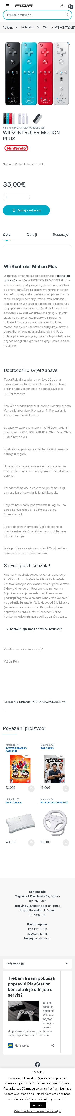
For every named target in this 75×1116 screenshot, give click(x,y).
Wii (45, 27)
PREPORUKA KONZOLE (27, 127)
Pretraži (66, 14)
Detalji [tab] (32, 235)
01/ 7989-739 (37, 915)
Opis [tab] (6, 235)
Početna (8, 27)
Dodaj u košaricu (29, 210)
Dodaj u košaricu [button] (29, 788)
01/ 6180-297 (37, 901)
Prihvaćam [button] (38, 1105)
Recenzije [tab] (60, 235)
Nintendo (27, 27)
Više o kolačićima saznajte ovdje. (37, 1111)
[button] (68, 43)
